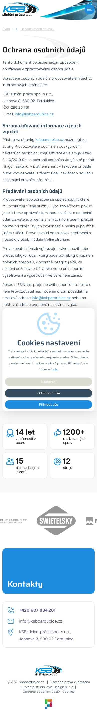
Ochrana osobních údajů (37, 29)
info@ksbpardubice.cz (34, 114)
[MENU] (90, 9)
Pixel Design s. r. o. (60, 687)
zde (54, 369)
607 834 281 (37, 610)
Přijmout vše (48, 404)
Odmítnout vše (48, 393)
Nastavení (48, 381)
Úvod (6, 29)
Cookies (68, 691)
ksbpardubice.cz (49, 139)
